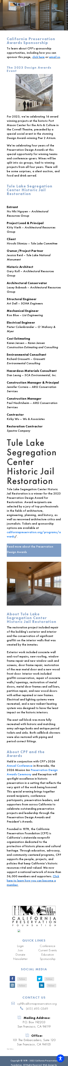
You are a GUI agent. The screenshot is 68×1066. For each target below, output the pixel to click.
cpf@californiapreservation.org (37, 1003)
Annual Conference (20, 766)
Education (47, 954)
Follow (22, 978)
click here (38, 57)
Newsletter (20, 959)
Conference (47, 946)
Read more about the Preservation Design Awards (30, 549)
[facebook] (12, 978)
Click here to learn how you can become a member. (33, 880)
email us (54, 57)
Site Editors (10, 1049)
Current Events (47, 950)
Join (20, 950)
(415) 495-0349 (37, 1008)
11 (48, 601)
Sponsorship (48, 959)
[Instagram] (12, 985)
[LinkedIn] (41, 985)
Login (20, 946)
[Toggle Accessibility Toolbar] (60, 1058)
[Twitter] (39, 978)
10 (45, 601)
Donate (20, 954)
